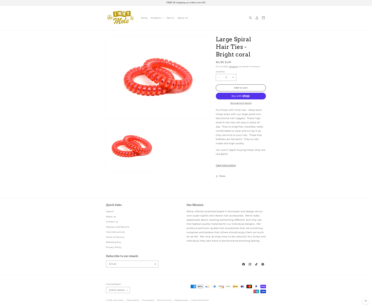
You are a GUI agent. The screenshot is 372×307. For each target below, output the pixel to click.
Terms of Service (115, 237)
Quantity (220, 71)
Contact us (112, 222)
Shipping (233, 66)
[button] (157, 18)
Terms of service (164, 300)
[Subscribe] (155, 264)
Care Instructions (226, 165)
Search (110, 211)
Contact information (200, 300)
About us (111, 216)
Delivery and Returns (117, 227)
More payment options (241, 103)
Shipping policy (181, 300)
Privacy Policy (114, 247)
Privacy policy (148, 300)
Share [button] (222, 176)
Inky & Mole (118, 300)
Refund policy (113, 242)
